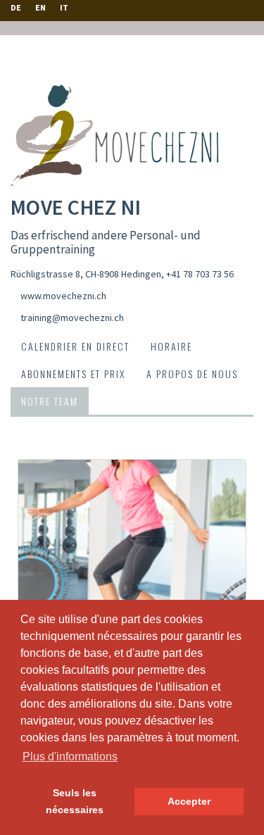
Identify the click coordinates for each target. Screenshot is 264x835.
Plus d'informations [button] (70, 756)
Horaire (171, 346)
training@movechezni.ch (72, 317)
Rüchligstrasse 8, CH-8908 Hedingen (86, 274)
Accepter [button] (189, 801)
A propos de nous (192, 373)
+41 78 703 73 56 (200, 274)
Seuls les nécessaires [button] (74, 801)
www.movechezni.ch (63, 295)
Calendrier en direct (75, 346)
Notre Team (49, 401)
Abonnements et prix (73, 373)
